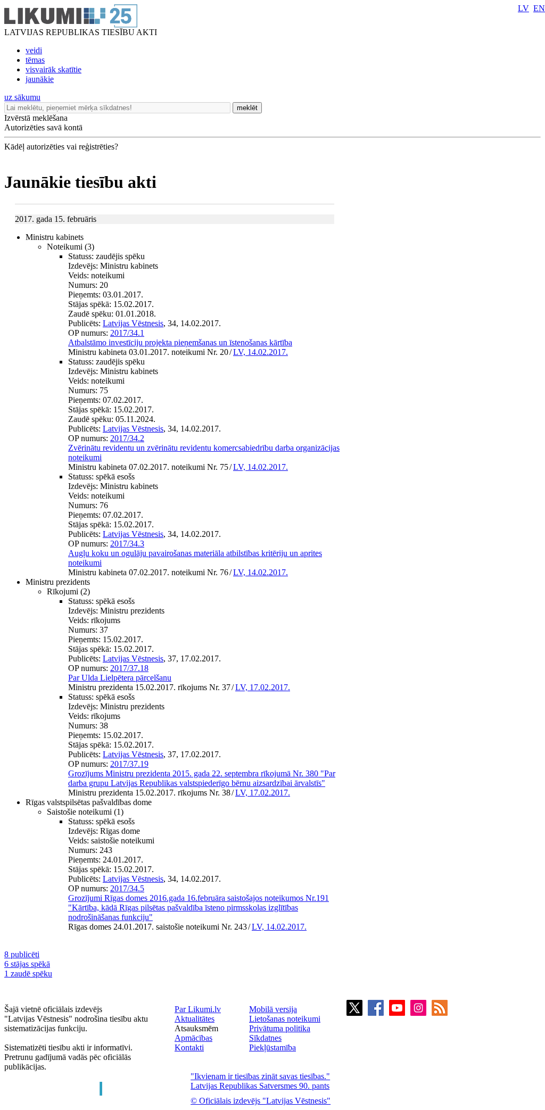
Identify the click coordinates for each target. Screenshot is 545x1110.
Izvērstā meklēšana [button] (36, 117)
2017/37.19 (129, 763)
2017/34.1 (127, 332)
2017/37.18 (129, 668)
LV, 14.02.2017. (260, 352)
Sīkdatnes (265, 1037)
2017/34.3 (127, 543)
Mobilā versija (273, 1009)
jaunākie (40, 79)
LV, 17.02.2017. (262, 687)
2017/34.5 (127, 888)
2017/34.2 (127, 438)
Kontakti (189, 1047)
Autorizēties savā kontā (43, 127)
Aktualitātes (194, 1018)
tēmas (35, 59)
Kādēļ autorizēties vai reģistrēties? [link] (61, 146)
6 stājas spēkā (27, 963)
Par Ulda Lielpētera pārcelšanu (119, 677)
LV (523, 8)
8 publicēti (21, 954)
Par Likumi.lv (198, 1009)
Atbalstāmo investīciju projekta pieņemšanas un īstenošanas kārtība (180, 342)
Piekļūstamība (272, 1047)
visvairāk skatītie (53, 69)
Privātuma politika (279, 1028)
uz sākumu (22, 97)
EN (539, 8)
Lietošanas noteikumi (284, 1018)
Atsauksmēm (196, 1028)
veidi (34, 50)
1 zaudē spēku (28, 973)
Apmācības (193, 1037)
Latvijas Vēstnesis (133, 323)
